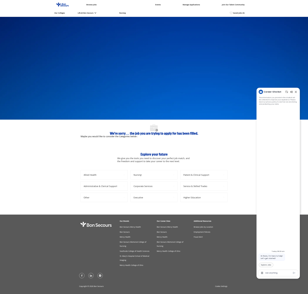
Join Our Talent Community (233, 5)
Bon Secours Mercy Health (130, 227)
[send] (294, 272)
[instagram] (100, 275)
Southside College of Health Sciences (134, 251)
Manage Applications (191, 5)
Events (158, 5)
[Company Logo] (61, 4)
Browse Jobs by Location (203, 227)
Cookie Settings (221, 286)
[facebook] (81, 275)
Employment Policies (202, 232)
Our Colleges (59, 13)
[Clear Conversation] (287, 91)
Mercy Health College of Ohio (131, 265)
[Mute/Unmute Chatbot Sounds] (291, 92)
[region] (278, 182)
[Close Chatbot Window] (295, 92)
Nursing (122, 13)
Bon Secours (125, 232)
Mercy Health (125, 237)
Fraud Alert (198, 237)
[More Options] (262, 272)
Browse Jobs (91, 5)
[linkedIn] (91, 275)
